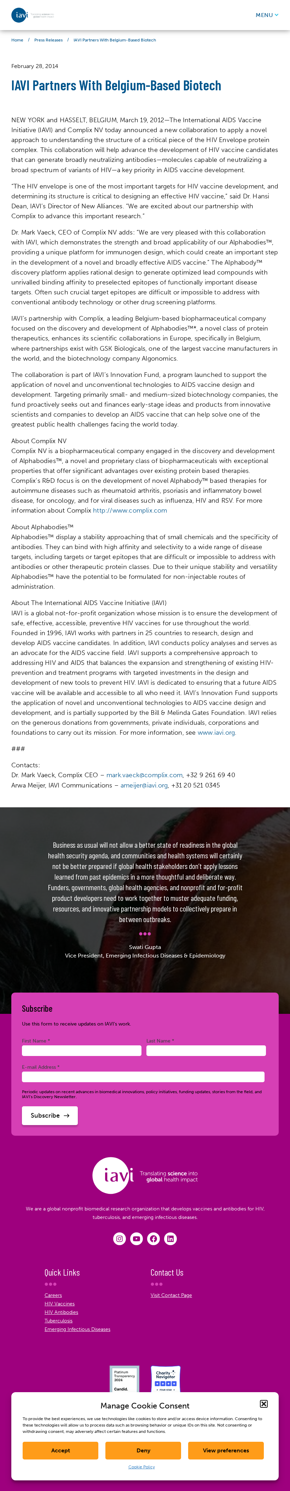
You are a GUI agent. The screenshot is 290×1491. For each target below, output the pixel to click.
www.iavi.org (216, 732)
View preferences (226, 1450)
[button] (263, 1403)
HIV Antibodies (61, 1312)
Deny (143, 1450)
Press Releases (48, 40)
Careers (53, 1295)
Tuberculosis (58, 1321)
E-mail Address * (41, 1067)
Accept (60, 1450)
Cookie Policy (141, 1466)
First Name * (36, 1041)
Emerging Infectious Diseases (77, 1329)
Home (17, 40)
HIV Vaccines (60, 1304)
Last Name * (160, 1041)
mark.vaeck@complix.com (144, 775)
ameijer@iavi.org (144, 785)
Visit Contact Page (171, 1295)
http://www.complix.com (130, 510)
